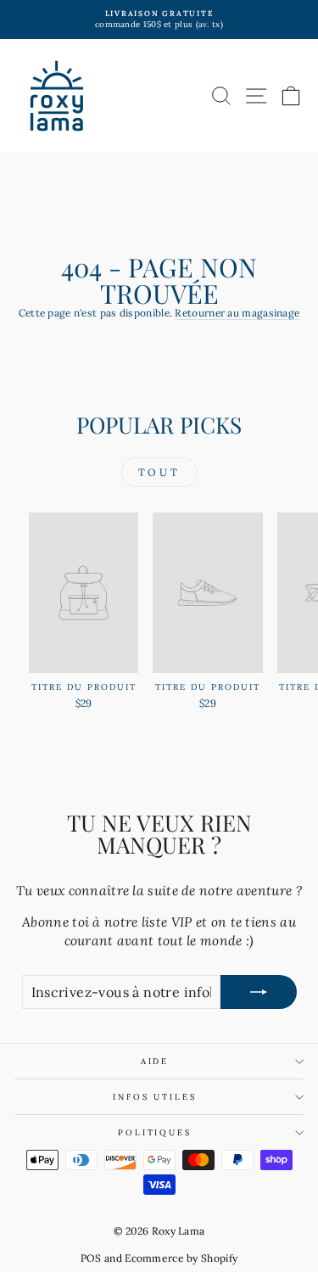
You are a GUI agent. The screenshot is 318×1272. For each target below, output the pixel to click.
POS (91, 1258)
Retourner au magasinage (237, 312)
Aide (155, 1061)
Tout (159, 472)
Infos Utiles (154, 1096)
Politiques (155, 1132)
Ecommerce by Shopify (181, 1258)
